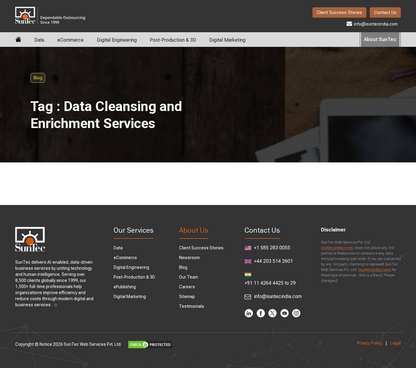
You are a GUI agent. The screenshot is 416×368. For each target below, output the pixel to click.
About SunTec (380, 39)
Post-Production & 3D (173, 40)
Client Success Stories (339, 12)
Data (39, 40)
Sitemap (187, 296)
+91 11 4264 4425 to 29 (270, 283)
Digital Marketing (227, 40)
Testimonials (191, 306)
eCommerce (70, 40)
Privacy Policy (369, 343)
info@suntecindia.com (375, 24)
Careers (187, 286)
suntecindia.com (337, 248)
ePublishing (125, 286)
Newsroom (189, 257)
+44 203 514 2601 (273, 261)
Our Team (188, 277)
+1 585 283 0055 (271, 248)
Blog (37, 78)
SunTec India (50, 10)
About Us (193, 230)
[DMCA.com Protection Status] (151, 344)
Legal (395, 343)
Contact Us (385, 12)
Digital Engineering (117, 40)
